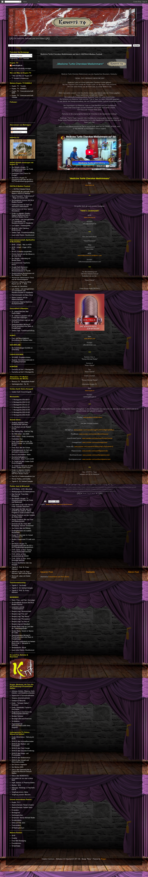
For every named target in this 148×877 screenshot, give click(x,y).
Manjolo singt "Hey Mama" (20, 616)
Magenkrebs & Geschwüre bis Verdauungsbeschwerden (22, 713)
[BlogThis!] (51, 501)
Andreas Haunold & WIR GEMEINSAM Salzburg (20, 423)
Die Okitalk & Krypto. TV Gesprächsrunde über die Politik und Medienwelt (22, 169)
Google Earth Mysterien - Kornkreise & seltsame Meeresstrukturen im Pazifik (21, 269)
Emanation (15, 810)
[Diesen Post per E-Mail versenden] (49, 501)
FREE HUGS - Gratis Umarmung (23, 436)
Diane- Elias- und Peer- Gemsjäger (23, 600)
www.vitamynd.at (89, 217)
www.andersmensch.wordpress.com (90, 255)
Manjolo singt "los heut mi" (21, 621)
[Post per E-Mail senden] (45, 501)
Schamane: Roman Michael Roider (23, 818)
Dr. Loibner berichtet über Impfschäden (20, 312)
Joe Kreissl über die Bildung (21, 528)
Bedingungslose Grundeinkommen (23, 491)
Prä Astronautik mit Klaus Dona (22, 295)
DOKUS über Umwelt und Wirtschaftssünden (20, 761)
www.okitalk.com (89, 338)
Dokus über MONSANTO (20, 776)
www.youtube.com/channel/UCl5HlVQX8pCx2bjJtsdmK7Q (93, 446)
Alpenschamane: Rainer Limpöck (23, 805)
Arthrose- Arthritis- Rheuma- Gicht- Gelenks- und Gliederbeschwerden (23, 692)
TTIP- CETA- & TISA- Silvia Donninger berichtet (21, 559)
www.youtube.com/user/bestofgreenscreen (96, 459)
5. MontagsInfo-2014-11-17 (20, 405)
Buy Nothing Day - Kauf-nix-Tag (22, 431)
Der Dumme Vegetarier (19, 764)
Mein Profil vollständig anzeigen (20, 68)
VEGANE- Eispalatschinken (21, 357)
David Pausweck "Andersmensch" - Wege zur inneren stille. (23, 197)
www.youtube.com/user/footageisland (94, 442)
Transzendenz (16, 825)
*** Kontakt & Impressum (20, 78)
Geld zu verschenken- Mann (21, 454)
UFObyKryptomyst (18, 828)
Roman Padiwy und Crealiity (21, 479)
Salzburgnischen (17, 815)
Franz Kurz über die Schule (21, 447)
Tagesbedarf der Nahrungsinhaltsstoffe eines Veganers (21, 725)
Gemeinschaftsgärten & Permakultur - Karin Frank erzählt (23, 458)
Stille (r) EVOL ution (18, 823)
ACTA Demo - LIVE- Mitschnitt (22, 489)
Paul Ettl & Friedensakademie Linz (23, 476)
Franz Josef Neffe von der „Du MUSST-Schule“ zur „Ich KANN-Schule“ (22, 443)
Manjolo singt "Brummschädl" (21, 611)
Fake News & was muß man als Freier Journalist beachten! (22, 505)
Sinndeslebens (17, 820)
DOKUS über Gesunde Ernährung (23, 751)
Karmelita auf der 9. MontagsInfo (23, 372)
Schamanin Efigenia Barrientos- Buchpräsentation (22, 303)
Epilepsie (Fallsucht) (18, 700)
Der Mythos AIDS (17, 767)
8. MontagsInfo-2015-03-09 (21, 412)
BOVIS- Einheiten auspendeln (22, 251)
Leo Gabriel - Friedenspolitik (21, 225)
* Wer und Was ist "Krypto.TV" (22, 76)
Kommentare (17, 132)
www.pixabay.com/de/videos (92, 417)
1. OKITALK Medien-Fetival (21, 189)
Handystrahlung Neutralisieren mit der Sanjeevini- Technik (23, 274)
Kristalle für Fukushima (19, 286)
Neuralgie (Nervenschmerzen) (21, 719)
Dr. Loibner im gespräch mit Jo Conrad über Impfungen (22, 316)
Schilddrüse (16, 721)
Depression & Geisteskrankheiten (23, 695)
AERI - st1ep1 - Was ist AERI (22, 245)
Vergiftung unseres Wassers (21, 795)
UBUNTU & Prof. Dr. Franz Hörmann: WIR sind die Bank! (22, 572)
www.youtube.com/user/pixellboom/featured (93, 434)
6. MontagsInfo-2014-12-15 (21, 407)
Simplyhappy (16, 846)
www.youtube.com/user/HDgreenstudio (95, 451)
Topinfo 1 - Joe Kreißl (19, 585)
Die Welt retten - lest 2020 (20, 434)
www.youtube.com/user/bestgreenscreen (96, 455)
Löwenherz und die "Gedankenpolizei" (18, 608)
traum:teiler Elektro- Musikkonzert (23, 235)
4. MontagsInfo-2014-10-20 (21, 402)
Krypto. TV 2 (16, 802)
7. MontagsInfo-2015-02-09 (21, 410)
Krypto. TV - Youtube (19, 86)
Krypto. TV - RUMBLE (19, 88)
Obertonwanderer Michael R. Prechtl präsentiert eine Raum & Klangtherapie (22, 326)
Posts (15, 129)
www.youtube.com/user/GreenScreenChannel (97, 438)
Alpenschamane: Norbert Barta (22, 807)
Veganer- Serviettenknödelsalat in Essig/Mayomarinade (23, 361)
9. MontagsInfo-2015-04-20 (21, 415)
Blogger (103, 859)
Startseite (90, 572)
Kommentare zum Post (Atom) (58, 577)
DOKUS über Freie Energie (21, 748)
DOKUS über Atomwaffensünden (23, 741)
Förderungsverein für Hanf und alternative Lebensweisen (22, 205)
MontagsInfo (16, 812)
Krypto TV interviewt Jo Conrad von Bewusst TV (22, 536)
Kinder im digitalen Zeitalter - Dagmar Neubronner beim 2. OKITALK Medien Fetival (21, 215)
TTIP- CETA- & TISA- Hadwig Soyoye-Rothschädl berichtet (22, 551)
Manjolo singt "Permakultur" (21, 619)
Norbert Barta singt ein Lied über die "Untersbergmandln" (22, 627)
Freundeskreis (16, 843)
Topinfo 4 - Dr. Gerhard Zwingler (22, 481)
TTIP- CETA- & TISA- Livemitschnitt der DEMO (20, 555)
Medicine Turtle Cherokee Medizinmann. (59, 504)
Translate (26, 58)
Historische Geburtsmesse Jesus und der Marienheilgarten (23, 278)
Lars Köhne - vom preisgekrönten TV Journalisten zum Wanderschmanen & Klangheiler (23, 221)
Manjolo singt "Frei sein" (20, 614)
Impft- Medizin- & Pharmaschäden (23, 783)
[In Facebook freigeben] (56, 501)
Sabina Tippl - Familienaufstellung (23, 232)
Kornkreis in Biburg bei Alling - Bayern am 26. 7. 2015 (22, 283)
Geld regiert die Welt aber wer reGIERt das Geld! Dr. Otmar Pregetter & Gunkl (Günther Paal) (23, 510)
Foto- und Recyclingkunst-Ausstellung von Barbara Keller (22, 339)
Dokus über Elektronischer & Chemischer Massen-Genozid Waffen (21, 771)
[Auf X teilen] (54, 501)
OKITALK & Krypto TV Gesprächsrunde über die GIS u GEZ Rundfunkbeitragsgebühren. (23, 179)
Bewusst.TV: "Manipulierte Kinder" (23, 381)
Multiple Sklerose (17, 716)
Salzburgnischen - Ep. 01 (20, 384)
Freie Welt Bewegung (19, 841)
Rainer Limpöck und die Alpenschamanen (19, 298)
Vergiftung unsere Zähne (20, 792)
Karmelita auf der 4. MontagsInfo (23, 369)
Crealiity (14, 838)
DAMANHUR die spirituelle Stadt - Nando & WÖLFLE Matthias (23, 192)
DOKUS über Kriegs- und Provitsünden (20, 754)
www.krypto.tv (89, 390)
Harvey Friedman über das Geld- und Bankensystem (22, 520)
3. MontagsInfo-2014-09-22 (21, 400)
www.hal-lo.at (89, 185)
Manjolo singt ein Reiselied (21, 624)
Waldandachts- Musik (19, 647)
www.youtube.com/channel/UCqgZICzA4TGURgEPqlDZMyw (94, 430)
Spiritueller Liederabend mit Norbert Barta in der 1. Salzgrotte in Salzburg (23, 643)
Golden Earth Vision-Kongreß (21, 392)
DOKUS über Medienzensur (21, 758)
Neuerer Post (46, 572)
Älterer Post (133, 572)
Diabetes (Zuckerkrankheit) (21, 698)
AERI (13, 835)
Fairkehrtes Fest (17, 439)
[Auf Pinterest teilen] (58, 501)
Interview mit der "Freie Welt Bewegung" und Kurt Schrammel (22, 524)
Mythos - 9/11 (16, 785)
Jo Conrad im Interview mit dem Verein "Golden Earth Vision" (22, 467)
